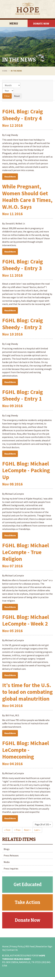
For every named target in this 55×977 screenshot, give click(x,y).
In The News (19, 59)
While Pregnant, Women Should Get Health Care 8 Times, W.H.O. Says (27, 196)
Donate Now (27, 920)
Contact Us (12, 949)
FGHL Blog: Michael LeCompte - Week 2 (25, 620)
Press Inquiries (11, 868)
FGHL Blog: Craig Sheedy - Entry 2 (22, 324)
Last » (37, 829)
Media (7, 862)
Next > (27, 829)
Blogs (7, 849)
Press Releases (11, 855)
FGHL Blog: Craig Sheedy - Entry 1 (22, 395)
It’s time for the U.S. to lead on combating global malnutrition (27, 692)
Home (4, 71)
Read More (10, 176)
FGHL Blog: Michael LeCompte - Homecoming (25, 750)
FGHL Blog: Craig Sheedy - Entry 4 (22, 115)
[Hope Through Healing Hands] (27, 9)
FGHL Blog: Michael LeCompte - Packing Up (26, 470)
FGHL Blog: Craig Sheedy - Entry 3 (22, 265)
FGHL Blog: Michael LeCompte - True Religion (25, 552)
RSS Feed (29, 946)
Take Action (27, 902)
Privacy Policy (17, 946)
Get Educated (28, 884)
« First (7, 829)
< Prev (17, 829)
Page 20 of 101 (42, 824)
